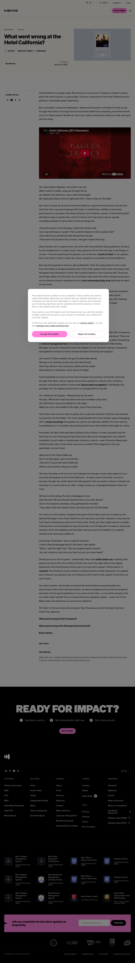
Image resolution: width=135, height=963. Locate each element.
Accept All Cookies (49, 334)
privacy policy (87, 323)
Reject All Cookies (86, 334)
